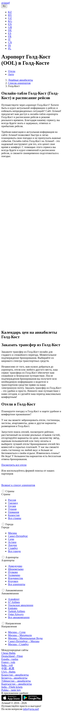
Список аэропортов (19, 83)
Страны (9, 491)
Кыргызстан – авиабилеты (16, 683)
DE (10, 30)
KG (10, 21)
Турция (12, 509)
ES (9, 33)
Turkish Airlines (16, 611)
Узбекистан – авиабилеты (16, 680)
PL (9, 48)
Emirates (12, 608)
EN (10, 24)
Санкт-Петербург (18, 536)
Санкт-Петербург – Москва (23, 641)
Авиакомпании (14, 590)
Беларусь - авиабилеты (14, 677)
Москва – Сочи (17, 632)
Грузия (12, 506)
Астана (12, 542)
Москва (12, 533)
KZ (10, 12)
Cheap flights (8, 653)
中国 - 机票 (7, 668)
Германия (13, 512)
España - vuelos (9, 659)
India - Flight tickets (12, 687)
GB (10, 27)
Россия (12, 500)
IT (9, 39)
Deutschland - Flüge (12, 656)
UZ (10, 18)
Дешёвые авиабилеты (20, 80)
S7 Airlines (14, 602)
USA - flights (8, 671)
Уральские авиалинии (20, 605)
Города (9, 524)
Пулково (13, 572)
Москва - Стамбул (18, 644)
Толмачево (14, 575)
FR (9, 36)
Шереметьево (16, 569)
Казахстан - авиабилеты (15, 674)
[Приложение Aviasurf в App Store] (11, 700)
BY (10, 15)
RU (4, 6)
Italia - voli (7, 665)
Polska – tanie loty (11, 690)
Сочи (11, 539)
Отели (11, 71)
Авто (11, 74)
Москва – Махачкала (20, 635)
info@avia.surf (31, 709)
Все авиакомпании (19, 617)
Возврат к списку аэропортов (18, 485)
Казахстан (14, 515)
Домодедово (15, 566)
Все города (14, 551)
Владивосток (15, 578)
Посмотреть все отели (14, 464)
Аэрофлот (13, 599)
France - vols (8, 662)
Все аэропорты (16, 584)
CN (10, 42)
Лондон (12, 545)
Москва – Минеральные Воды (25, 638)
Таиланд (13, 503)
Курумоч (13, 581)
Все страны (14, 518)
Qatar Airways (16, 614)
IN (9, 45)
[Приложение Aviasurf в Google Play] (32, 700)
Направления (13, 623)
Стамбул (13, 548)
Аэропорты (11, 557)
